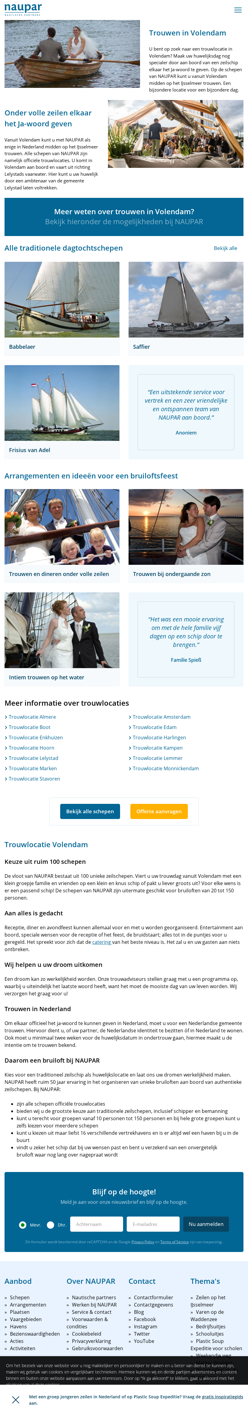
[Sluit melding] (15, 1399)
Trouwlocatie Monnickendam (165, 768)
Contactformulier (153, 1297)
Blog (139, 1312)
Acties (17, 1341)
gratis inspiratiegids (222, 1397)
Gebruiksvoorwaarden (97, 1348)
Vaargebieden (26, 1319)
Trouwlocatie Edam (154, 727)
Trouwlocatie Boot (29, 727)
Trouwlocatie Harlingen (159, 737)
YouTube (144, 1341)
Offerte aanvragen (159, 811)
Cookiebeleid (86, 1333)
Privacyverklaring (91, 1341)
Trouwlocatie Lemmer (157, 758)
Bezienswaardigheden (35, 1333)
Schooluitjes (210, 1333)
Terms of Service (174, 1241)
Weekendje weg (213, 1355)
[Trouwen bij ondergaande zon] (186, 527)
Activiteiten (22, 1348)
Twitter (142, 1333)
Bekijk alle (225, 248)
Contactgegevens (153, 1304)
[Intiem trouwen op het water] (62, 630)
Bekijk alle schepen (90, 811)
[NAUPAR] (23, 10)
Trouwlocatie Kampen (157, 747)
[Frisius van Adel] (62, 403)
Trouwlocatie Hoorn (31, 747)
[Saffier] (186, 300)
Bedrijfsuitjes (211, 1326)
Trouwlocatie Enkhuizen (35, 737)
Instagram (145, 1326)
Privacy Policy (143, 1241)
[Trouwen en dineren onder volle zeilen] (62, 527)
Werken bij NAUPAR (94, 1304)
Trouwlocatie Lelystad (33, 758)
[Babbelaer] (62, 300)
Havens (18, 1326)
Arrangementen (28, 1304)
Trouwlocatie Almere (32, 717)
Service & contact (92, 1312)
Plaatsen (20, 1312)
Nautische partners (94, 1297)
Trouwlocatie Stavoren (34, 778)
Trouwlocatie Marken (32, 768)
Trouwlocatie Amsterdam (161, 717)
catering (102, 942)
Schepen (20, 1297)
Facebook (145, 1319)
